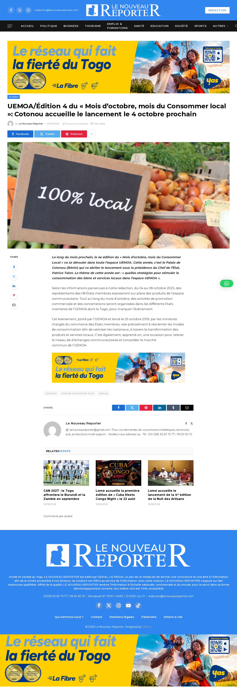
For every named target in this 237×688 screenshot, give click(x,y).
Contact (96, 617)
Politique (48, 26)
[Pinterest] (14, 295)
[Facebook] (14, 267)
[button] (226, 283)
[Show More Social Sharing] (91, 133)
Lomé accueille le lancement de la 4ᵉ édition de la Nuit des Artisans (169, 495)
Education (160, 26)
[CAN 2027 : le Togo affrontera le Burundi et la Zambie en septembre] (66, 473)
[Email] (14, 304)
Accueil (27, 26)
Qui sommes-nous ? (69, 617)
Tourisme (93, 26)
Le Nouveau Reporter (31, 123)
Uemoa (103, 393)
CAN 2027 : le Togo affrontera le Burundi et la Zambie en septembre (64, 495)
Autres (219, 26)
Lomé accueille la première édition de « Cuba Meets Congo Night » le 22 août (118, 495)
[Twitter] (14, 276)
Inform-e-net (173, 617)
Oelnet (146, 626)
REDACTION (217, 10)
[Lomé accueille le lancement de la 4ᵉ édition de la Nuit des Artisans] (170, 473)
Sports (200, 26)
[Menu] (9, 26)
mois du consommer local (77, 393)
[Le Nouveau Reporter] (123, 10)
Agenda (13, 97)
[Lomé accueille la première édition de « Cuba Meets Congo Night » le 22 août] (118, 473)
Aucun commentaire (77, 123)
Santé (139, 26)
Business (71, 26)
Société (181, 26)
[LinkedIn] (14, 286)
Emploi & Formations (117, 26)
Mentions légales (122, 617)
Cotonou (51, 393)
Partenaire (148, 617)
